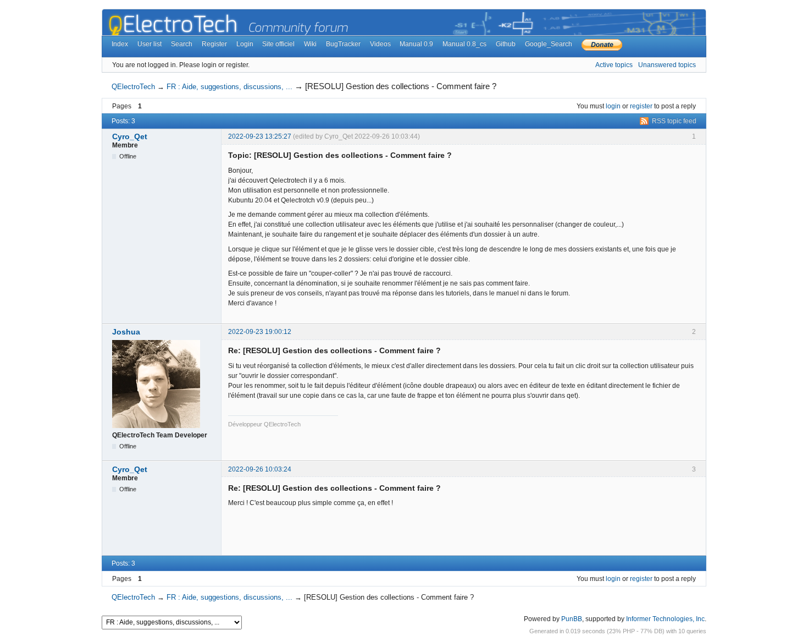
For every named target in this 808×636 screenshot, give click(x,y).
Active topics (614, 65)
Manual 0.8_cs (464, 44)
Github (506, 44)
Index (120, 44)
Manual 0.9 (416, 44)
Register (214, 44)
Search (181, 44)
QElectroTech (133, 87)
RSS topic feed (674, 121)
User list (149, 44)
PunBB (571, 619)
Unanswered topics (667, 65)
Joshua (126, 331)
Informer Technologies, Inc (665, 619)
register (641, 106)
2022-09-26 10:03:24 (259, 469)
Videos (380, 44)
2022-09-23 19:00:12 (259, 332)
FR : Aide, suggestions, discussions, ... (229, 87)
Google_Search (548, 44)
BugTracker (343, 44)
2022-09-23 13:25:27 (259, 136)
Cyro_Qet (129, 136)
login (613, 106)
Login (244, 44)
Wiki (310, 44)
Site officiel (278, 44)
